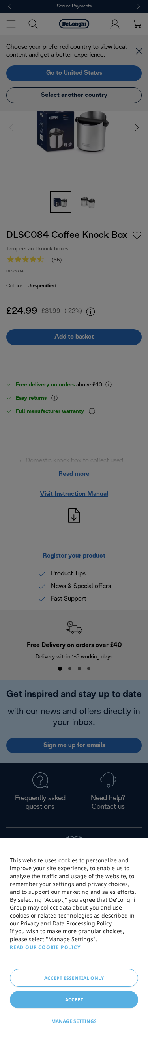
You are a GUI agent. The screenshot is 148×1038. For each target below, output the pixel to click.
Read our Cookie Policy (45, 947)
